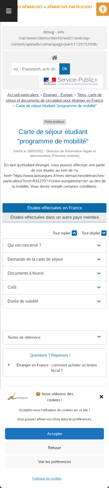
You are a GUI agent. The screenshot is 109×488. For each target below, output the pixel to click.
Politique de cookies (47, 478)
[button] (101, 396)
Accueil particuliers (23, 95)
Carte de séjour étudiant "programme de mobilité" (56, 105)
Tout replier (62, 233)
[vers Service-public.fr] (71, 81)
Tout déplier (91, 233)
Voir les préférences (54, 462)
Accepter (54, 434)
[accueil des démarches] (54, 57)
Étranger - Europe (58, 95)
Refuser (54, 448)
